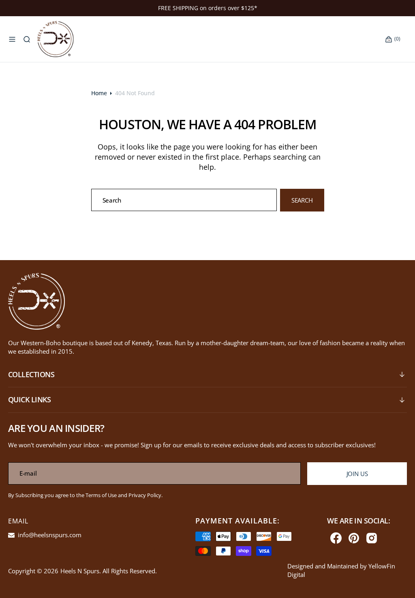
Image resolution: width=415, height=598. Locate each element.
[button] (12, 39)
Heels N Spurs (79, 571)
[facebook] (336, 538)
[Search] (27, 39)
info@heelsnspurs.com (48, 535)
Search (302, 200)
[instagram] (372, 538)
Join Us (357, 474)
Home (99, 93)
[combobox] (184, 200)
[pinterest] (354, 538)
